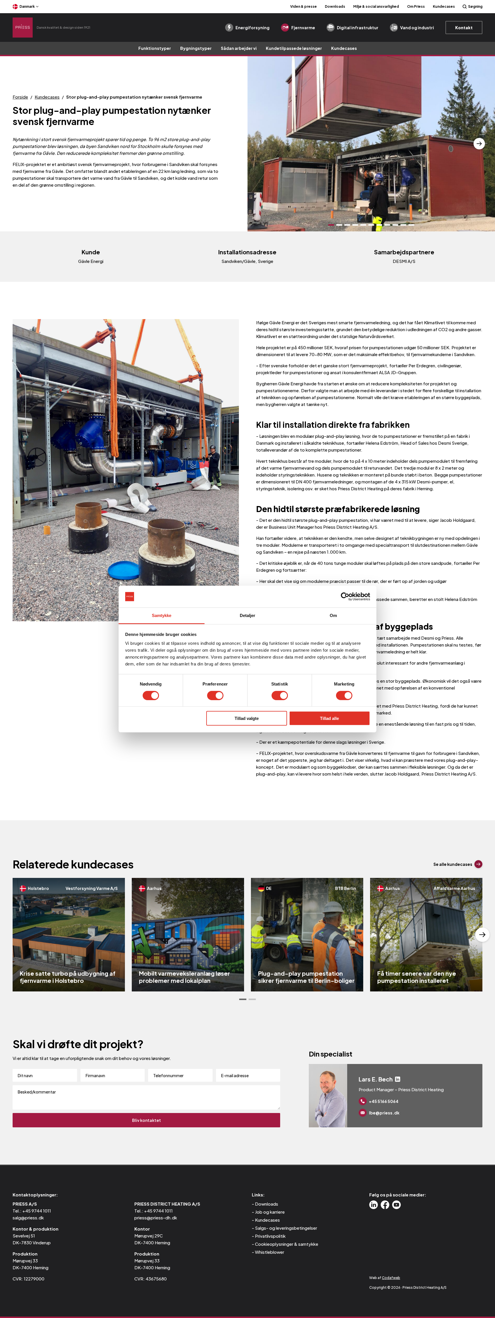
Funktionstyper (154, 48)
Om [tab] (333, 615)
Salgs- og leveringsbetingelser (286, 1228)
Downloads (335, 6)
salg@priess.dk (28, 1217)
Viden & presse (303, 6)
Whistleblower (269, 1252)
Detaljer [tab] (248, 615)
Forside (20, 96)
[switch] (215, 695)
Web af (384, 1278)
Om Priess (416, 6)
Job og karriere (270, 1211)
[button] (263, 143)
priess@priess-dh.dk (155, 1217)
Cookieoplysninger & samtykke (286, 1244)
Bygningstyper (196, 48)
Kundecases (444, 6)
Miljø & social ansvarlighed (376, 6)
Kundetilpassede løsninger (294, 48)
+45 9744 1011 (36, 1210)
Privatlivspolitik (270, 1236)
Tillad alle (329, 718)
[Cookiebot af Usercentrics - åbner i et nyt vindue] (345, 596)
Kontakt (464, 27)
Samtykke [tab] (162, 615)
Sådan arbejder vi (239, 48)
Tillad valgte (247, 718)
